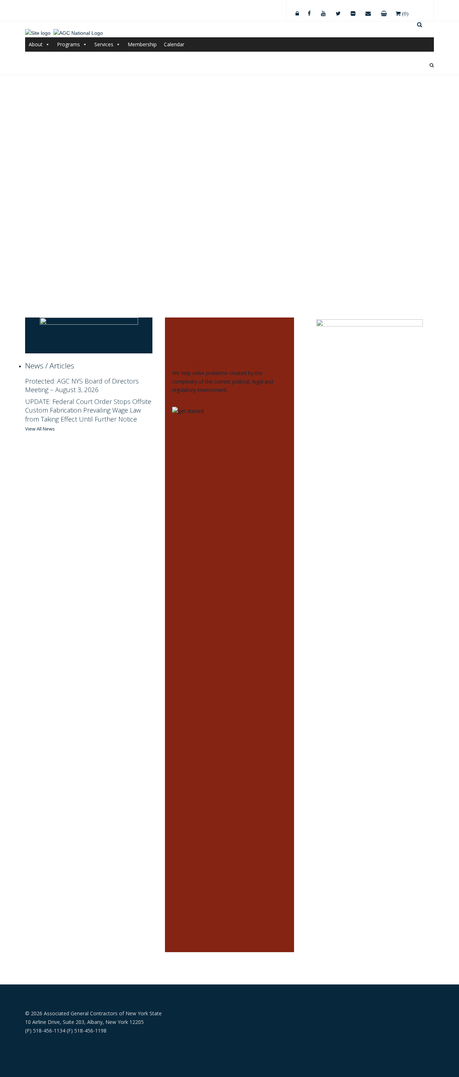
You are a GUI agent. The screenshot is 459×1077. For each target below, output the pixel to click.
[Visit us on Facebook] (309, 11)
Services (103, 44)
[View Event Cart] (384, 11)
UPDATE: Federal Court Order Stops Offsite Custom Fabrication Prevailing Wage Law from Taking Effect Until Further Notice (88, 410)
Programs (68, 44)
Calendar (174, 44)
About (36, 44)
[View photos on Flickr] (353, 11)
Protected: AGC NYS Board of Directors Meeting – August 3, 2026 (82, 385)
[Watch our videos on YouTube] (323, 11)
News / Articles (49, 366)
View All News (40, 428)
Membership (142, 44)
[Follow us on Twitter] (338, 11)
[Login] (297, 11)
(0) (404, 13)
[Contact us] (368, 11)
